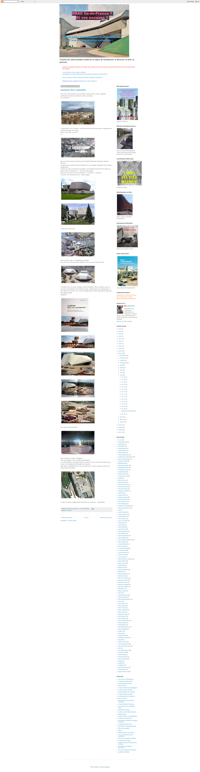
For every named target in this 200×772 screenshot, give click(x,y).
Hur (119, 510)
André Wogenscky (123, 455)
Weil (119, 648)
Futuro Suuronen (123, 489)
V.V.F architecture (123, 644)
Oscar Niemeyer (122, 595)
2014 (120, 346)
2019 (120, 334)
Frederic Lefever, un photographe (127, 716)
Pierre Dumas (122, 605)
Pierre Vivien (122, 612)
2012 (120, 351)
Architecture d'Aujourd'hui (125, 457)
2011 (120, 353)
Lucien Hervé (122, 554)
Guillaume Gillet (122, 497)
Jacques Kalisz (122, 514)
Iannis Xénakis (122, 512)
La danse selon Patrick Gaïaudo (127, 712)
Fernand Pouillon (123, 486)
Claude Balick (122, 472)
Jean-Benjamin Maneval (125, 540)
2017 (120, 338)
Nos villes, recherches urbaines (127, 738)
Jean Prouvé (121, 529)
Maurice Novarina (123, 569)
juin (121, 370)
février (122, 419)
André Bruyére (122, 450)
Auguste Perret (122, 461)
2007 (120, 432)
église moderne (122, 671)
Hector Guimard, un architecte (126, 692)
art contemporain (123, 650)
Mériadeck (121, 588)
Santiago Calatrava (123, 637)
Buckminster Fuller (123, 467)
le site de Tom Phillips (124, 740)
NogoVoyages (122, 714)
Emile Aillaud (122, 482)
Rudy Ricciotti (122, 635)
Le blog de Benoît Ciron (125, 724)
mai (121, 372)
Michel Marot (122, 576)
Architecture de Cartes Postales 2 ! (87, 81)
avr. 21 (124, 387)
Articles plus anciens (106, 517)
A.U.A (119, 440)
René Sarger (122, 618)
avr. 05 (124, 404)
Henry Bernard (122, 503)
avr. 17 (124, 394)
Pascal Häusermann (124, 599)
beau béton (69, 510)
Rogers (120, 631)
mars (121, 417)
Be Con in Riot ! (122, 698)
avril (121, 375)
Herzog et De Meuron (124, 508)
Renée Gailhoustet (123, 620)
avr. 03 (124, 409)
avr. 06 (124, 401)
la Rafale (120, 665)
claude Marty (122, 654)
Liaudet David (130, 306)
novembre (123, 358)
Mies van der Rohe (123, 578)
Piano (120, 601)
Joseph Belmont (122, 544)
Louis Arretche (122, 552)
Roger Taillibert (122, 629)
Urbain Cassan (122, 642)
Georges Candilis (123, 491)
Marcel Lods (121, 563)
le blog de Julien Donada (125, 694)
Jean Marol (121, 523)
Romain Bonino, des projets (126, 732)
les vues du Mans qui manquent (127, 750)
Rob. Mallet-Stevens (124, 627)
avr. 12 (124, 396)
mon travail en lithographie (125, 679)
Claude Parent (122, 476)
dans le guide (122, 659)
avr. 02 (124, 414)
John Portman (122, 542)
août (121, 365)
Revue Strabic (122, 685)
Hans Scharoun (122, 501)
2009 (120, 427)
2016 (120, 341)
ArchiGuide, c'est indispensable (127, 726)
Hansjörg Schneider (124, 710)
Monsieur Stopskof (123, 584)
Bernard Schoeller (123, 465)
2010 (120, 425)
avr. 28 (124, 379)
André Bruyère (122, 448)
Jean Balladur (122, 516)
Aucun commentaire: (84, 508)
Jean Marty (121, 525)
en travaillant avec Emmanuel (126, 696)
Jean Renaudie (122, 531)
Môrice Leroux (122, 591)
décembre (123, 355)
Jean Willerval (122, 533)
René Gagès (121, 616)
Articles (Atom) (72, 520)
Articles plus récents (66, 517)
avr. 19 (124, 389)
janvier (122, 422)
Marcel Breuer (122, 561)
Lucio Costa (121, 557)
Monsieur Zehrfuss (123, 586)
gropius (120, 663)
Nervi (119, 593)
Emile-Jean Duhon (123, 484)
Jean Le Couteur (123, 520)
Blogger (107, 767)
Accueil (86, 517)
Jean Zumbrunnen (123, 535)
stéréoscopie (122, 669)
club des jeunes (122, 656)
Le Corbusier (122, 550)
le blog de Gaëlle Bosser (125, 718)
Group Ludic (121, 495)
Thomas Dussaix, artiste (125, 683)
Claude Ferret (122, 474)
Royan (120, 633)
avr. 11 (124, 399)
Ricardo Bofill (122, 622)
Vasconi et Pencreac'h (124, 646)
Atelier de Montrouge (124, 459)
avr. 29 (124, 377)
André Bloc (121, 444)
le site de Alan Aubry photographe (127, 688)
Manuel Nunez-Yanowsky (125, 559)
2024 (120, 331)
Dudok (120, 478)
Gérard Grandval (123, 499)
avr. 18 (124, 391)
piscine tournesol (123, 667)
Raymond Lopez (123, 614)
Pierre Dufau (121, 603)
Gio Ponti (120, 493)
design (120, 661)
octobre (122, 360)
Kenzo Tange (122, 546)
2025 (120, 329)
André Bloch (121, 446)
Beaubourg (121, 463)
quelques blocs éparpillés (73, 90)
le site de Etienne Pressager (126, 704)
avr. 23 (124, 384)
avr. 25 (124, 382)
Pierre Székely (122, 610)
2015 (120, 343)
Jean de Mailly (122, 537)
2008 (120, 430)
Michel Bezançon (123, 574)
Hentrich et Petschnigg (124, 506)
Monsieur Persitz (123, 580)
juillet (121, 367)
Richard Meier (122, 625)
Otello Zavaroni (122, 597)
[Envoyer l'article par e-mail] (92, 508)
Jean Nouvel (121, 527)
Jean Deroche (122, 518)
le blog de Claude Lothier (125, 681)
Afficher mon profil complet (124, 321)
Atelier (120, 730)
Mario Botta (121, 565)
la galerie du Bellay (123, 752)
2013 (120, 348)
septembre (123, 363)
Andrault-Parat (122, 442)
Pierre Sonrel (122, 608)
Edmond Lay (121, 480)
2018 (120, 336)
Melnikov (120, 571)
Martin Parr (121, 567)
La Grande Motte (123, 548)
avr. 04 (124, 406)
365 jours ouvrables (123, 728)
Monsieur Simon (123, 582)
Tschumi (120, 639)
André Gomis (122, 452)
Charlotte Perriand (123, 469)
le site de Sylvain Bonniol (125, 690)
